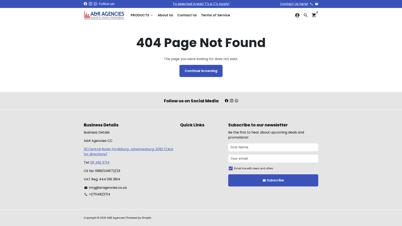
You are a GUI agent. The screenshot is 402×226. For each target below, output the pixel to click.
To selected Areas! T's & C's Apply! (201, 3)
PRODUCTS (142, 15)
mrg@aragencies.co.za (105, 187)
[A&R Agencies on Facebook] (85, 3)
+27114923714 (97, 194)
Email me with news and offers (253, 168)
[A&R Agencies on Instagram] (90, 3)
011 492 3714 (100, 162)
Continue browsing (201, 70)
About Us (165, 15)
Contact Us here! (294, 3)
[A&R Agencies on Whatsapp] (95, 3)
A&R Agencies (116, 218)
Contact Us (187, 15)
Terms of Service (215, 15)
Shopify (146, 218)
